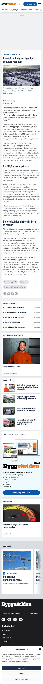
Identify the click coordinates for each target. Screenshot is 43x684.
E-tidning (5, 634)
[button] (40, 649)
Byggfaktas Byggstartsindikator (14, 287)
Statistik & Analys (11, 54)
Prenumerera (6, 638)
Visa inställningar (21, 679)
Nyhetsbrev (6, 630)
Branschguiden (26, 10)
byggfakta (23, 282)
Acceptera (21, 668)
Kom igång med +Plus (21, 493)
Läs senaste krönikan (10, 373)
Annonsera (6, 642)
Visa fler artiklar (8, 534)
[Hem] (10, 4)
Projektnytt (14, 10)
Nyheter (5, 10)
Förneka (21, 674)
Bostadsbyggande (10, 282)
